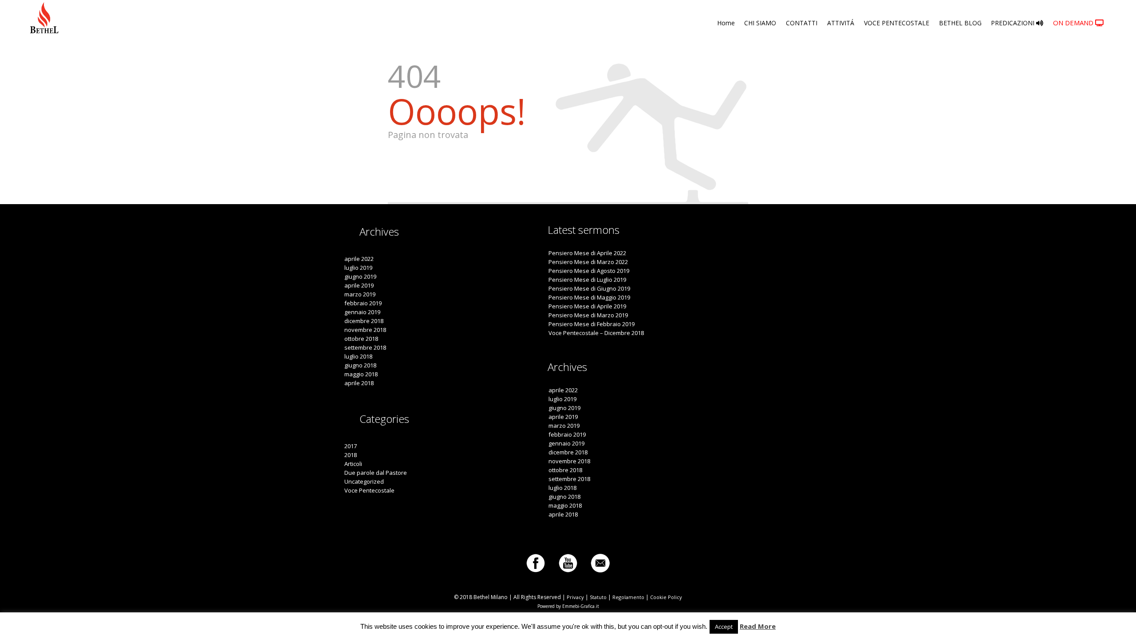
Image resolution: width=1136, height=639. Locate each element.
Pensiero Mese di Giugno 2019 (589, 288)
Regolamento (628, 597)
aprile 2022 (359, 259)
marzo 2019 (359, 294)
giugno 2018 (360, 365)
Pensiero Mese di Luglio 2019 (587, 280)
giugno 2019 (360, 276)
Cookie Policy (666, 597)
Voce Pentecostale (369, 490)
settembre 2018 (365, 347)
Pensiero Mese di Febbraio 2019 (591, 324)
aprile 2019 (359, 285)
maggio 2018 (361, 374)
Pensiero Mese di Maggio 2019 (589, 297)
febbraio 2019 (363, 303)
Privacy (575, 597)
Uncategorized (364, 481)
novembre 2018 (365, 330)
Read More (758, 626)
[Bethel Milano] (44, 18)
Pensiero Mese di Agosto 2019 (588, 271)
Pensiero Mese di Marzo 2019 (588, 315)
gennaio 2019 (362, 312)
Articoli (353, 464)
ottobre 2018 (361, 339)
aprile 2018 (359, 383)
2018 (350, 455)
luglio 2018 (358, 356)
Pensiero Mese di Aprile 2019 (587, 306)
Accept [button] (724, 627)
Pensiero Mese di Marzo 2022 (588, 262)
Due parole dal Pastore (375, 473)
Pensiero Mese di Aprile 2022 (587, 253)
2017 (350, 446)
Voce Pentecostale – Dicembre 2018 (596, 333)
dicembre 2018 (363, 321)
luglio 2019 (358, 268)
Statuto (598, 597)
